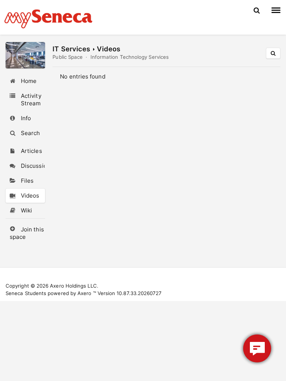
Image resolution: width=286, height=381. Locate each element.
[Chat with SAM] (257, 348)
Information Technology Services (129, 57)
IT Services (71, 49)
